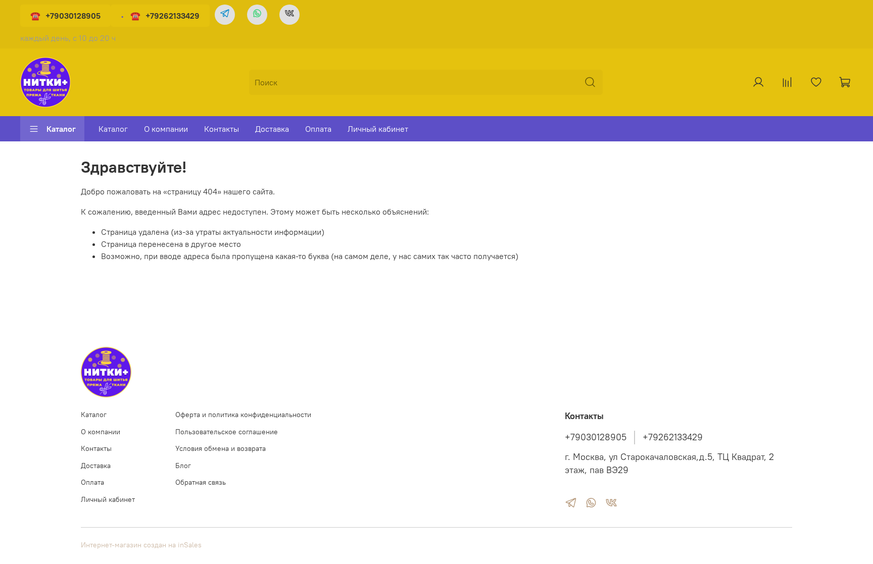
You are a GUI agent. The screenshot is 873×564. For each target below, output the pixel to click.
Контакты (221, 129)
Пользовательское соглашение (226, 431)
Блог (183, 465)
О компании (166, 129)
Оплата (318, 129)
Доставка (272, 129)
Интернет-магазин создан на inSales (141, 544)
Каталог (61, 129)
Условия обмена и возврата (220, 448)
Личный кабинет (378, 129)
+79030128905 (73, 16)
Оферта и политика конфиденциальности (243, 414)
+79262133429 (173, 16)
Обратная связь (200, 482)
